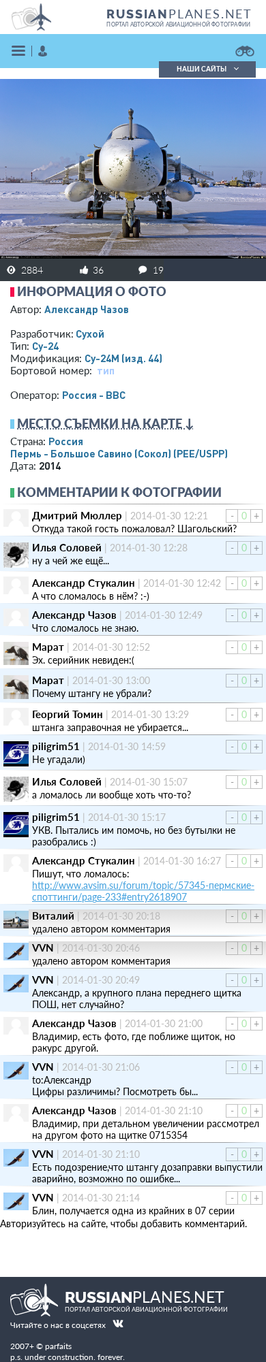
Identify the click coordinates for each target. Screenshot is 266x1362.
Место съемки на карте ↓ (105, 423)
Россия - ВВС (93, 395)
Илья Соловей (67, 547)
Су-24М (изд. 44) (123, 358)
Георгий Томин (67, 714)
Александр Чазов (86, 309)
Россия (65, 441)
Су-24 (45, 346)
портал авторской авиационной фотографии (178, 24)
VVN (43, 947)
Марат (48, 647)
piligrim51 (56, 746)
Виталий (53, 915)
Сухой (90, 333)
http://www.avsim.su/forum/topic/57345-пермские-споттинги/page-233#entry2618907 (143, 891)
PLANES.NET (179, 13)
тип (106, 370)
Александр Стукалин (83, 583)
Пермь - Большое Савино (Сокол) (119, 453)
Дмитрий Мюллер (77, 515)
